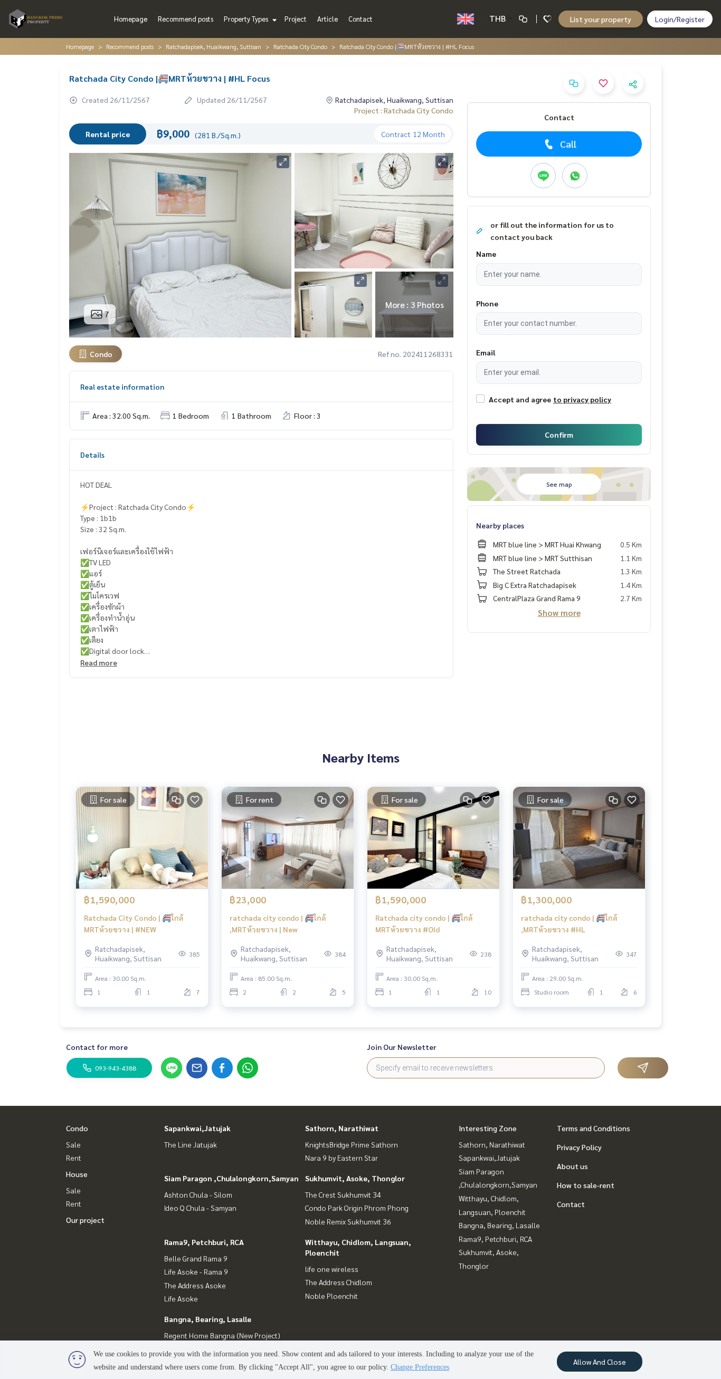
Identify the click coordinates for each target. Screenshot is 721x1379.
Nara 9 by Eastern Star (341, 1157)
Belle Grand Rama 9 (195, 1258)
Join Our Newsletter (402, 1047)
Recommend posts (185, 18)
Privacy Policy (579, 1147)
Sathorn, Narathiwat (341, 1128)
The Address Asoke (195, 1285)
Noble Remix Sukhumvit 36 (348, 1221)
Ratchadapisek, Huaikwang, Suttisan (213, 46)
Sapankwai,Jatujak (197, 1128)
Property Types (247, 18)
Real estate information (122, 386)
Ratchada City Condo (300, 46)
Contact (360, 18)
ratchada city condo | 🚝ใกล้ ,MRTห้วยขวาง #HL (569, 923)
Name (486, 253)
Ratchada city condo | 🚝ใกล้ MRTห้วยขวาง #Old (424, 923)
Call (568, 144)
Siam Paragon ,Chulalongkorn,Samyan (231, 1178)
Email (485, 352)
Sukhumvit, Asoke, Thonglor (355, 1178)
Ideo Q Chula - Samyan (200, 1207)
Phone (487, 303)
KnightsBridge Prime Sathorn (351, 1144)
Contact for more (97, 1047)
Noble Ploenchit (331, 1295)
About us (572, 1166)
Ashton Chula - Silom (198, 1194)
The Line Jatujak (190, 1144)
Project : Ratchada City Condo (403, 110)
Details (92, 454)
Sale (73, 1144)
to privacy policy (582, 399)
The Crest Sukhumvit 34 (343, 1194)
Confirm (559, 434)
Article (327, 18)
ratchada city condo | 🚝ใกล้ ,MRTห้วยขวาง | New (278, 923)
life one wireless (331, 1269)
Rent (73, 1157)
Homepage (130, 18)
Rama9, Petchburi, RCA (204, 1242)
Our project (85, 1219)
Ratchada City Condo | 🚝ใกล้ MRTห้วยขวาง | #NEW (134, 923)
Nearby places (500, 525)
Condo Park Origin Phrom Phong (357, 1207)
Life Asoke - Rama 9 (196, 1271)
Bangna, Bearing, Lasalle (207, 1319)
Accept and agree (520, 399)
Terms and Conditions (593, 1128)
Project (295, 18)
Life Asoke (181, 1298)
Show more (559, 612)
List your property (600, 19)
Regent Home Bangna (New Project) (222, 1335)
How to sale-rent (585, 1185)
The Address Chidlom (338, 1282)
